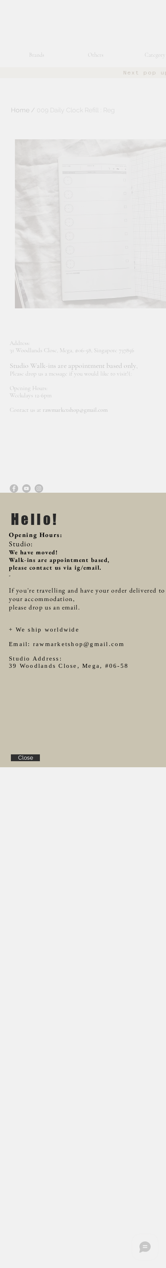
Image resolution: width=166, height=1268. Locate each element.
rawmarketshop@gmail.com (79, 644)
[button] (25, 757)
